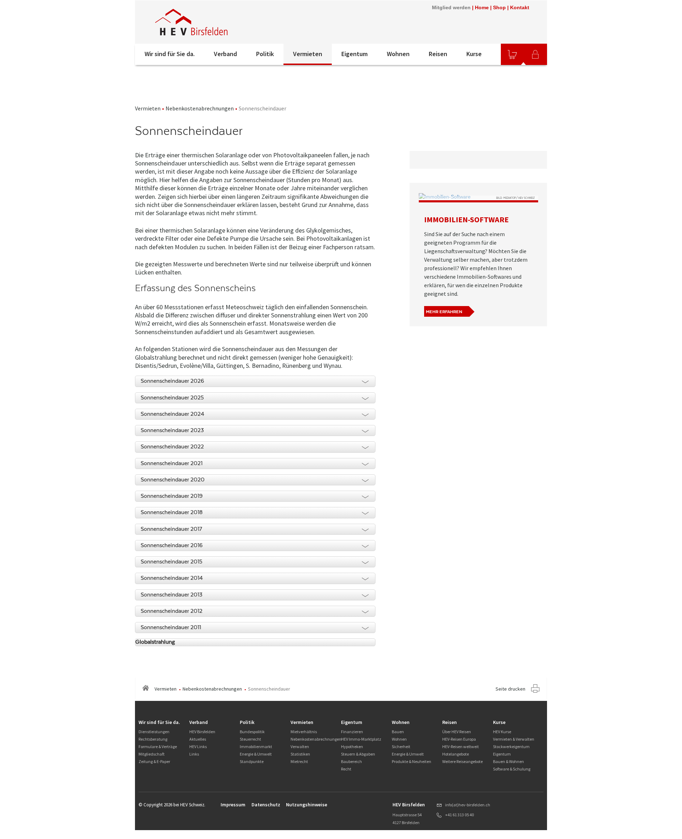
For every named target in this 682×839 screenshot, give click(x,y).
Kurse (474, 54)
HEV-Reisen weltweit (460, 746)
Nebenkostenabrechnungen (200, 108)
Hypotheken (352, 746)
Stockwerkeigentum (511, 746)
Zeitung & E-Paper (154, 761)
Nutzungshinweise (306, 804)
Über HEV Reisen (456, 731)
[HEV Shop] (512, 54)
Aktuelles (197, 739)
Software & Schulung (511, 769)
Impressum (233, 804)
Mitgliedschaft (151, 754)
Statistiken (300, 754)
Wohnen (398, 54)
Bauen (398, 731)
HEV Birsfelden (202, 731)
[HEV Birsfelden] (230, 22)
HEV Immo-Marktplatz (361, 739)
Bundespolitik (252, 731)
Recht (346, 769)
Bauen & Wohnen (508, 761)
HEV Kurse (502, 731)
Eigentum (354, 54)
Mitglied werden (451, 7)
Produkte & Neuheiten (411, 761)
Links (194, 754)
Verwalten (300, 746)
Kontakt (519, 7)
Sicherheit (401, 746)
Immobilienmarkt (256, 746)
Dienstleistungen (154, 731)
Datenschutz (265, 804)
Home (482, 7)
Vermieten (307, 54)
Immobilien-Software (466, 219)
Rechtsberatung (153, 739)
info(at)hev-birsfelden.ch (467, 804)
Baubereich (351, 761)
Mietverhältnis (304, 731)
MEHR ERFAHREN (444, 311)
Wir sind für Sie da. (170, 54)
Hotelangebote (455, 754)
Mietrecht (299, 761)
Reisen (438, 54)
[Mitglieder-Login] (535, 54)
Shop (499, 7)
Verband (225, 54)
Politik (265, 54)
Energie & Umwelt (256, 754)
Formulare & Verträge (158, 746)
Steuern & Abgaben (358, 754)
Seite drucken (510, 689)
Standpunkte (252, 761)
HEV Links (198, 746)
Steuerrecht (250, 739)
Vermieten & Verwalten (513, 739)
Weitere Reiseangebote (462, 761)
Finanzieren (352, 731)
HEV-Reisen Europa (459, 739)
